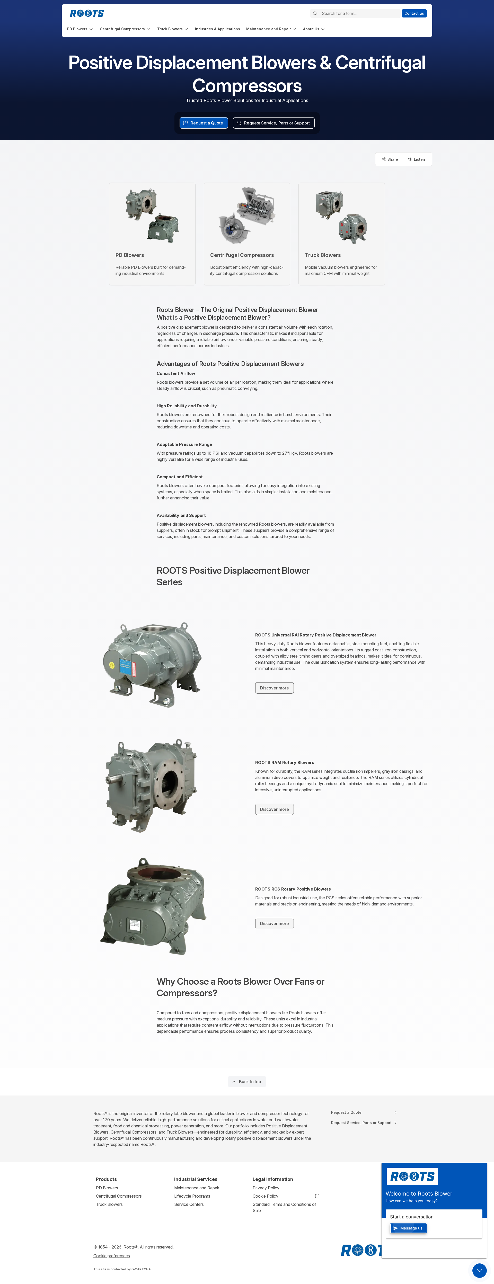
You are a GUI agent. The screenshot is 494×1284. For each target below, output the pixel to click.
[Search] (315, 13)
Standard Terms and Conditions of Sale (284, 1207)
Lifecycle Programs (192, 1196)
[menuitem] (80, 29)
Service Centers (189, 1204)
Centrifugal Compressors (119, 1196)
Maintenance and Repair (196, 1187)
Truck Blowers (109, 1204)
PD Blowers (107, 1187)
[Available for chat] (479, 1270)
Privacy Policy (266, 1187)
